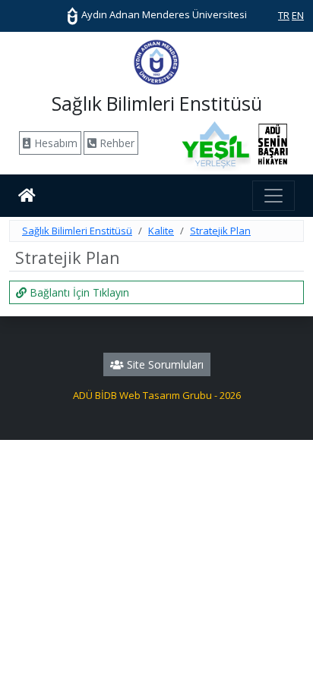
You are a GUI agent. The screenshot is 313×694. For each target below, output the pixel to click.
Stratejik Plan (220, 230)
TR (283, 15)
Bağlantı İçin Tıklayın (78, 292)
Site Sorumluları (164, 364)
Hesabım (54, 143)
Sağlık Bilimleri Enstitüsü (77, 230)
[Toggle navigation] (273, 196)
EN (298, 15)
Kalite (161, 230)
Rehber (115, 143)
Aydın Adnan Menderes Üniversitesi (163, 14)
